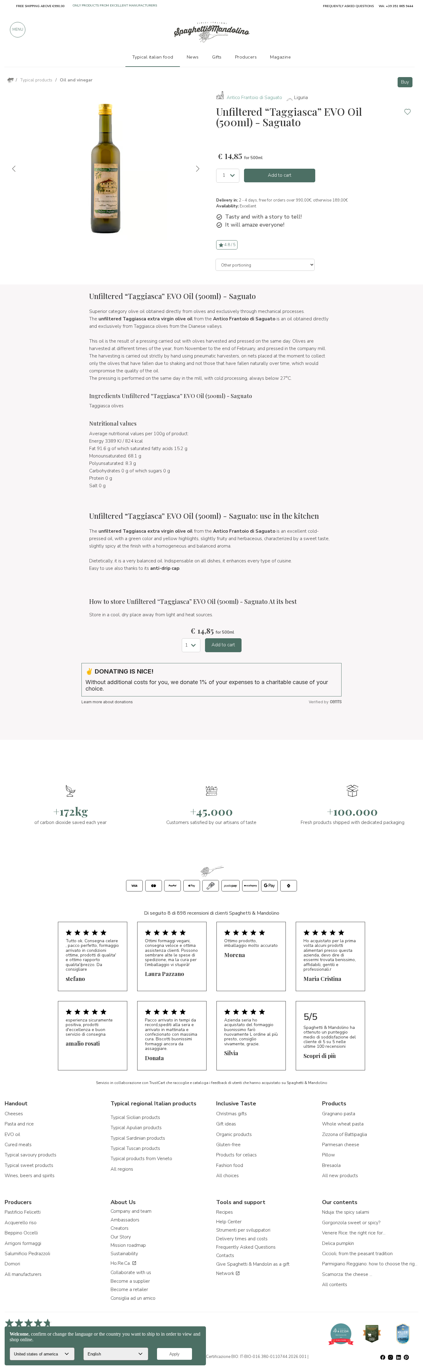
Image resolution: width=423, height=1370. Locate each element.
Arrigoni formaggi (23, 1243)
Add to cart (279, 175)
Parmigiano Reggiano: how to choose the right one (370, 1264)
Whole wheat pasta (343, 1124)
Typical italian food (152, 57)
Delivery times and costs (242, 1239)
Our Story (121, 1237)
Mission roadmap (128, 1245)
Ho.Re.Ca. (121, 1263)
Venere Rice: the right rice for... (354, 1233)
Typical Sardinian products (138, 1138)
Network (225, 1273)
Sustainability (124, 1254)
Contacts (225, 1255)
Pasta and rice (19, 1124)
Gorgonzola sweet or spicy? (351, 1223)
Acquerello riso (21, 1223)
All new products (340, 1176)
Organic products (234, 1134)
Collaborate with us (131, 1272)
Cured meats (18, 1145)
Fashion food (229, 1165)
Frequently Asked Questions (246, 1247)
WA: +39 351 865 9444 (396, 6)
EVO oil (12, 1134)
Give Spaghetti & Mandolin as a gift (253, 1264)
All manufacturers (23, 1274)
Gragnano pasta (338, 1114)
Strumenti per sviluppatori (243, 1230)
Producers (246, 57)
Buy (405, 82)
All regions (122, 1169)
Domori (12, 1264)
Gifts (217, 57)
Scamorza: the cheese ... (347, 1274)
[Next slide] (197, 168)
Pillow (328, 1155)
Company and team (131, 1211)
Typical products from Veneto (141, 1158)
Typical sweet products (29, 1165)
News (193, 57)
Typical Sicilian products (135, 1117)
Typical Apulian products (136, 1128)
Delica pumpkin (338, 1243)
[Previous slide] (14, 168)
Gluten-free (228, 1145)
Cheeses (14, 1114)
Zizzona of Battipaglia (344, 1134)
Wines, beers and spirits (30, 1176)
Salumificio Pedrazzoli (27, 1254)
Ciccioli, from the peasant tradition (357, 1254)
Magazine (280, 57)
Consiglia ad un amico (133, 1298)
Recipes (224, 1212)
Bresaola (331, 1165)
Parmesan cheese (340, 1145)
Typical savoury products (30, 1155)
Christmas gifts (231, 1114)
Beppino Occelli (21, 1233)
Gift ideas (226, 1124)
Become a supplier (130, 1281)
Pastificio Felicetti (23, 1212)
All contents (334, 1284)
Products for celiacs (236, 1155)
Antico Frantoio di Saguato (254, 97)
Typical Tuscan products (135, 1148)
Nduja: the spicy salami (345, 1212)
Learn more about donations (107, 702)
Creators (120, 1228)
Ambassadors (125, 1220)
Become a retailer (129, 1289)
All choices (227, 1176)
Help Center (229, 1222)
